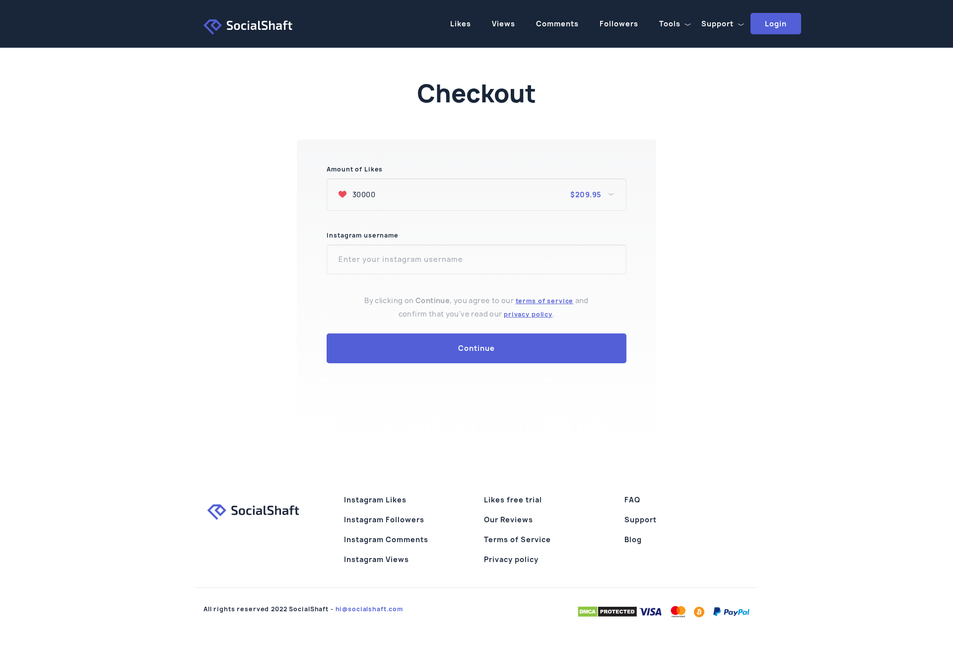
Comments (557, 23)
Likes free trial (513, 499)
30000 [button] (475, 194)
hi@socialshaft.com (369, 609)
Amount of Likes (355, 169)
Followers (619, 23)
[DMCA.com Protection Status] (607, 611)
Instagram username (362, 236)
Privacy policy (511, 559)
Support (717, 23)
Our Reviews (508, 519)
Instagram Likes (375, 499)
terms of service (545, 301)
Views (503, 23)
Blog (633, 539)
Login (776, 23)
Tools (670, 23)
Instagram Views (376, 559)
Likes (460, 23)
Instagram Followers (384, 519)
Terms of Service (517, 539)
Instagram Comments (386, 539)
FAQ (632, 499)
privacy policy (528, 314)
